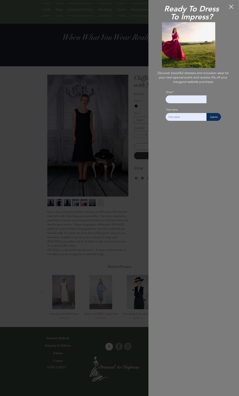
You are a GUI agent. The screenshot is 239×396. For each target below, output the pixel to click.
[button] (231, 6)
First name (172, 109)
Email (169, 92)
